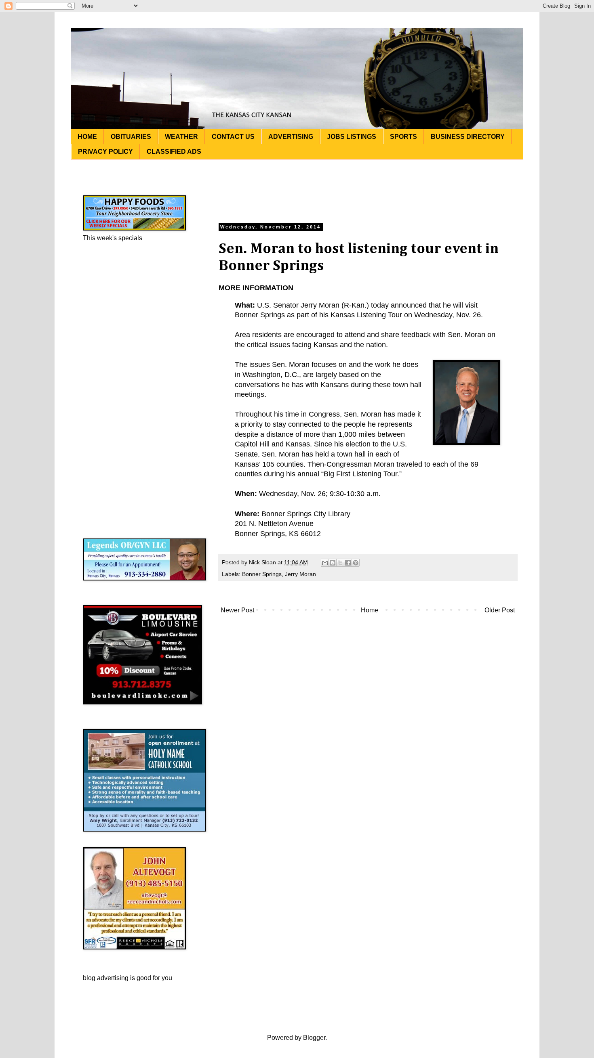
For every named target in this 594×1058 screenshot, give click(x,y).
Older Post (499, 610)
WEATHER (181, 136)
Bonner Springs (262, 574)
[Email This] (325, 563)
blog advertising (105, 977)
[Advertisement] (368, 192)
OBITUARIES (131, 136)
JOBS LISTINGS (351, 136)
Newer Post (237, 610)
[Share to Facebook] (348, 563)
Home (369, 610)
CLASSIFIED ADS (174, 151)
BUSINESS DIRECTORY (468, 136)
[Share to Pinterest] (356, 563)
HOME (87, 136)
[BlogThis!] (333, 563)
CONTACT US (233, 136)
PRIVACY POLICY (105, 151)
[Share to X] (340, 563)
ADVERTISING (290, 136)
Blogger (314, 1037)
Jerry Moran (300, 574)
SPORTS (403, 136)
